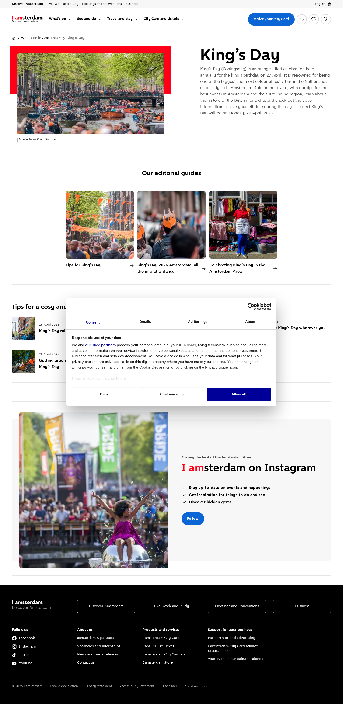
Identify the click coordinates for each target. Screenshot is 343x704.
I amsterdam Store (158, 663)
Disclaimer (169, 686)
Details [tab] (145, 322)
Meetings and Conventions (237, 606)
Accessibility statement (136, 686)
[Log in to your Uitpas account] (302, 19)
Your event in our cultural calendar (236, 659)
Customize (169, 394)
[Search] (326, 19)
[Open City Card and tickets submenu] (183, 19)
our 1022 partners (100, 345)
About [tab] (250, 322)
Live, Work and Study (171, 606)
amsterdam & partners (95, 638)
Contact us (85, 663)
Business (302, 606)
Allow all (238, 394)
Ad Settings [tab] (197, 322)
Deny (104, 394)
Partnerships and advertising (232, 638)
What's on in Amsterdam (41, 38)
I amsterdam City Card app (165, 654)
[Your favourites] (314, 19)
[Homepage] (14, 38)
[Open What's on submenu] (70, 19)
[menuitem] (60, 19)
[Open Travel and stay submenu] (136, 19)
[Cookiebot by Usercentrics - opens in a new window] (251, 306)
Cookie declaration (64, 686)
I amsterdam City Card (161, 638)
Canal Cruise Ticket (158, 646)
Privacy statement (98, 686)
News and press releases (97, 654)
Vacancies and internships (98, 646)
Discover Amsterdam (106, 606)
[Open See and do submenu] (100, 19)
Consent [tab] (93, 322)
